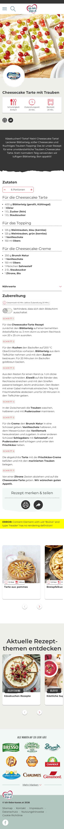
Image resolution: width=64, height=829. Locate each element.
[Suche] (13, 8)
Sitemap (7, 808)
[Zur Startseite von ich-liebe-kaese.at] (31, 9)
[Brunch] (52, 747)
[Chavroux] (52, 761)
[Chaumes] (32, 775)
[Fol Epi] (11, 761)
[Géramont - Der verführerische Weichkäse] (52, 774)
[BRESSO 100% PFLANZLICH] (32, 747)
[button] (10, 120)
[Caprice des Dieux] (11, 775)
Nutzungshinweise (33, 811)
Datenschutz (10, 811)
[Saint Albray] (32, 761)
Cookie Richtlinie (12, 815)
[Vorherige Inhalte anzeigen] (24, 606)
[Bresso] (11, 747)
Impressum (36, 808)
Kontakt (21, 808)
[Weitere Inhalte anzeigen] (39, 606)
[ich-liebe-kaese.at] (7, 795)
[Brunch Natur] (13, 76)
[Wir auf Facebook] (5, 823)
